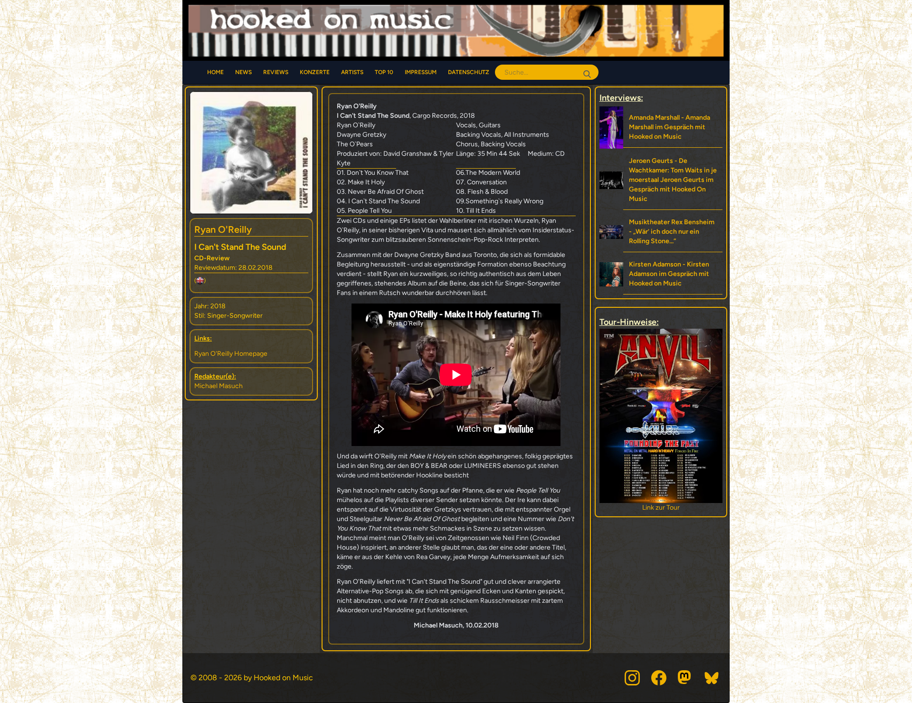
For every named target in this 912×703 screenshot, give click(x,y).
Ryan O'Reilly (223, 229)
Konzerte (315, 72)
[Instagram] (632, 677)
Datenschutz (468, 72)
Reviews (275, 72)
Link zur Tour (661, 508)
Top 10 (384, 72)
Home (215, 72)
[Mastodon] (685, 677)
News (243, 72)
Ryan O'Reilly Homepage (230, 354)
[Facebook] (658, 677)
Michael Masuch (218, 386)
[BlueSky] (712, 677)
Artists (352, 72)
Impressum (421, 72)
